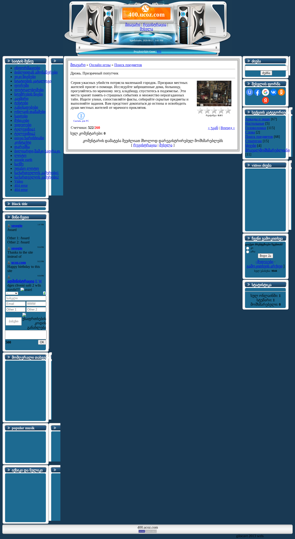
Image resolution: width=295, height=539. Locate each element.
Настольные (254, 123)
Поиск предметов (128, 65)
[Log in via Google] (265, 92)
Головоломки (255, 128)
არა (253, 251)
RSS (159, 51)
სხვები (250, 146)
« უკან (213, 128)
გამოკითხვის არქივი (265, 266)
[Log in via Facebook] (257, 92)
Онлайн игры (100, 65)
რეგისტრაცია (154, 25)
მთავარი (132, 25)
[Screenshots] (214, 93)
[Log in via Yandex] (265, 100)
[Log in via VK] (273, 92)
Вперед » (228, 128)
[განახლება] (44, 293)
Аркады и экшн (257, 119)
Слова (250, 132)
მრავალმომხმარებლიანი (267, 150)
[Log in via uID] (249, 92)
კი (252, 247)
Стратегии (253, 141)
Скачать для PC (81, 121)
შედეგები (265, 262)
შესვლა (146, 29)
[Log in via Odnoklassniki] (281, 92)
